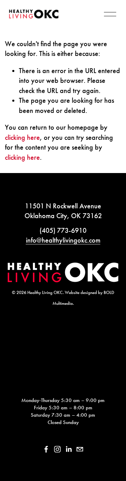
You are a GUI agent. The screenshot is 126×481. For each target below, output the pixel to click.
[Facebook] (46, 449)
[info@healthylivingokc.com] (79, 449)
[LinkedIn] (68, 449)
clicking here (22, 137)
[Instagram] (57, 449)
